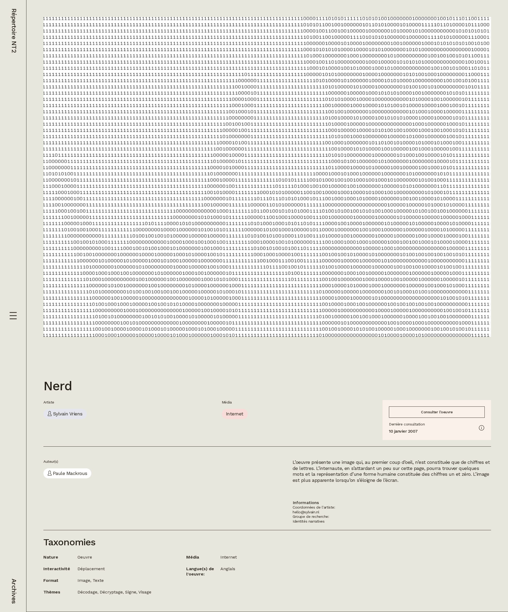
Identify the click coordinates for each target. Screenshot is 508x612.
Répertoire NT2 (14, 30)
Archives (14, 591)
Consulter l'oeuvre (436, 412)
